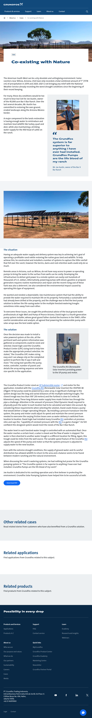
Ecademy (65, 629)
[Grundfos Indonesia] (4, 18)
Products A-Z (9, 633)
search (87, 11)
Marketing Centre (39, 660)
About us (7, 642)
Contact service (39, 633)
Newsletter (37, 665)
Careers (6, 669)
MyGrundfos (38, 647)
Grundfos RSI (38, 388)
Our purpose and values (13, 651)
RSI (61, 419)
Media (6, 678)
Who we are (8, 647)
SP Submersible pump (49, 385)
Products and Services (12, 624)
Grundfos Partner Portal (42, 669)
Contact (13, 712)
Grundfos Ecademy (40, 656)
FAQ (34, 629)
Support (36, 624)
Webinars (65, 638)
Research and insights (70, 633)
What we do (8, 656)
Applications (8, 629)
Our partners (8, 660)
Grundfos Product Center (42, 651)
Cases (6, 674)
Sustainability (9, 665)
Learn (64, 624)
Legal (5, 712)
